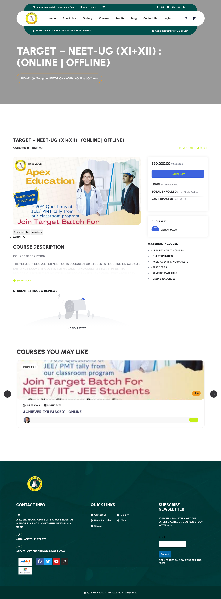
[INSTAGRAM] (64, 561)
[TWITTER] (48, 561)
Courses (104, 18)
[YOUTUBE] (56, 561)
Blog (134, 18)
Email (162, 537)
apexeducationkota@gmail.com (171, 30)
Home (52, 18)
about (124, 520)
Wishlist (188, 148)
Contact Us (150, 18)
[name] (103, 7)
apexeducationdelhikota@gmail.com (55, 7)
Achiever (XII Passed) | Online (52, 412)
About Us (68, 18)
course (98, 526)
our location (89, 7)
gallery (125, 514)
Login (167, 18)
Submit (165, 554)
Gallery (87, 18)
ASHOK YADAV (169, 229)
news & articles (102, 520)
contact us (100, 514)
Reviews (36, 232)
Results (120, 18)
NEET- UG (37, 147)
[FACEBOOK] (40, 561)
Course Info (21, 232)
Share (204, 148)
